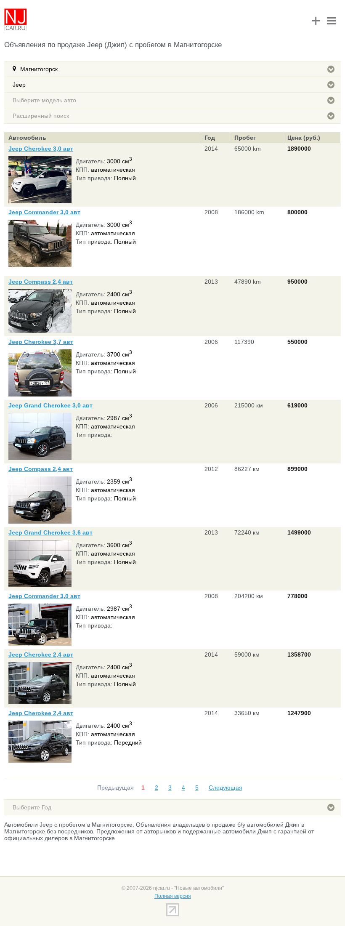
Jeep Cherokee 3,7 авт (40, 341)
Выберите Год (32, 807)
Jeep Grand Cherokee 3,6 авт (50, 532)
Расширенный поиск (41, 115)
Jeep (19, 84)
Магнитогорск (39, 69)
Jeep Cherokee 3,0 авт (40, 148)
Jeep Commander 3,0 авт (44, 212)
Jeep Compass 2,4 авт (40, 281)
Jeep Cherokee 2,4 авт (40, 654)
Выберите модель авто (44, 100)
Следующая (225, 787)
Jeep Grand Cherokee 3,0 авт (50, 405)
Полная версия (172, 896)
